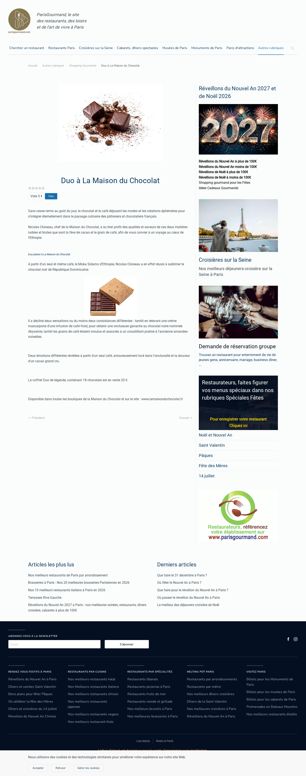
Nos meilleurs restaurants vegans (93, 714)
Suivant (184, 418)
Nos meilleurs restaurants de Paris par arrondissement (68, 575)
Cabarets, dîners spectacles (137, 48)
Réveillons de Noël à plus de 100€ (223, 172)
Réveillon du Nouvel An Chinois (32, 716)
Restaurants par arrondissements (212, 679)
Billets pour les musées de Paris (270, 692)
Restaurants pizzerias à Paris (148, 686)
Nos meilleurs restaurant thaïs (91, 721)
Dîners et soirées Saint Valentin (32, 686)
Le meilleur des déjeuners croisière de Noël (188, 605)
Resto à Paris (164, 741)
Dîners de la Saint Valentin (207, 701)
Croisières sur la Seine (96, 48)
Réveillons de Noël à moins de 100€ (225, 177)
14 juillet (207, 475)
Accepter (38, 768)
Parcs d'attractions (240, 48)
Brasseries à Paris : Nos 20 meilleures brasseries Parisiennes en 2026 (78, 583)
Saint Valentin (212, 445)
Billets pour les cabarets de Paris (271, 699)
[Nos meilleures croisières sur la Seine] (238, 225)
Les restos (143, 741)
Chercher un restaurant (26, 48)
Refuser (61, 768)
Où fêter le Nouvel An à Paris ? (179, 583)
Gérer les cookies (88, 768)
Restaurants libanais (142, 679)
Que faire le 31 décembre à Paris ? (182, 575)
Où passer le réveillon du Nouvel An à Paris (188, 598)
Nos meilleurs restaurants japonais (87, 704)
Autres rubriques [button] (271, 48)
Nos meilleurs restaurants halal (91, 679)
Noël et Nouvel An (215, 435)
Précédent (38, 418)
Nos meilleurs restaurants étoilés (271, 714)
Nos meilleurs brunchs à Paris (149, 709)
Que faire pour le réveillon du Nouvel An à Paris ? (192, 590)
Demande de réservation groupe (237, 346)
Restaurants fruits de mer (146, 694)
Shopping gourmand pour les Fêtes (224, 183)
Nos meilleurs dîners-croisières (210, 694)
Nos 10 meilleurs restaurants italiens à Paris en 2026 (66, 590)
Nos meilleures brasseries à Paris (152, 716)
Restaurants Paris (61, 48)
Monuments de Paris (206, 48)
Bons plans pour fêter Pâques (30, 694)
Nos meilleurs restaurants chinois (93, 694)
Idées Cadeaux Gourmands (218, 188)
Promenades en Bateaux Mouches (271, 706)
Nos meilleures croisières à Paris (211, 709)
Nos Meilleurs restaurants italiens (93, 686)
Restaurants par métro (204, 686)
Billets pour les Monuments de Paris (269, 682)
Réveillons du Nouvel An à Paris (32, 679)
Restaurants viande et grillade (150, 701)
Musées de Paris (174, 48)
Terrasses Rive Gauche (44, 598)
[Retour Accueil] (19, 20)
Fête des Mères (213, 465)
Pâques (206, 455)
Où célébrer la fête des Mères (30, 701)
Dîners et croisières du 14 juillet (32, 709)
